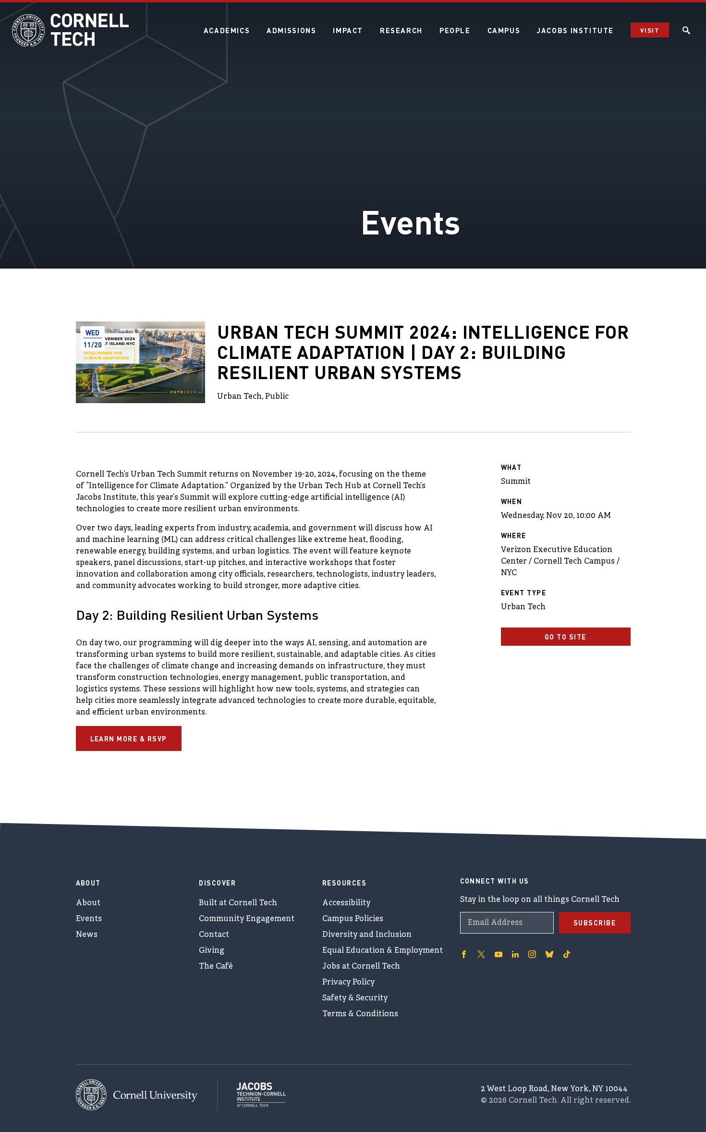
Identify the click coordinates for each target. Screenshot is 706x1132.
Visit (649, 30)
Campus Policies (352, 919)
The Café (216, 967)
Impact (348, 30)
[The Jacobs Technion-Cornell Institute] (252, 1095)
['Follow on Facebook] (464, 954)
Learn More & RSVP (129, 738)
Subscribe (594, 922)
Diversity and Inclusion (367, 935)
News (86, 935)
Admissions (291, 30)
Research (401, 30)
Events (89, 919)
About (88, 903)
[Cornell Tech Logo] (72, 30)
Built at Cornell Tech (238, 903)
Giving (211, 951)
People (455, 30)
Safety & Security (355, 998)
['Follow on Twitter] (481, 954)
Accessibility (346, 903)
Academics (227, 30)
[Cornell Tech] (147, 1094)
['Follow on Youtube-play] (498, 954)
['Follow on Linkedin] (515, 954)
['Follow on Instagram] (532, 954)
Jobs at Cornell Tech (361, 967)
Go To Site (565, 636)
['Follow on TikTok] (567, 954)
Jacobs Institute (575, 30)
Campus (504, 30)
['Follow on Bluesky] (549, 954)
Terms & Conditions (360, 1014)
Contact (214, 935)
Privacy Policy (348, 982)
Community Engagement (246, 919)
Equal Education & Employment (382, 951)
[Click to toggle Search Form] (686, 30)
